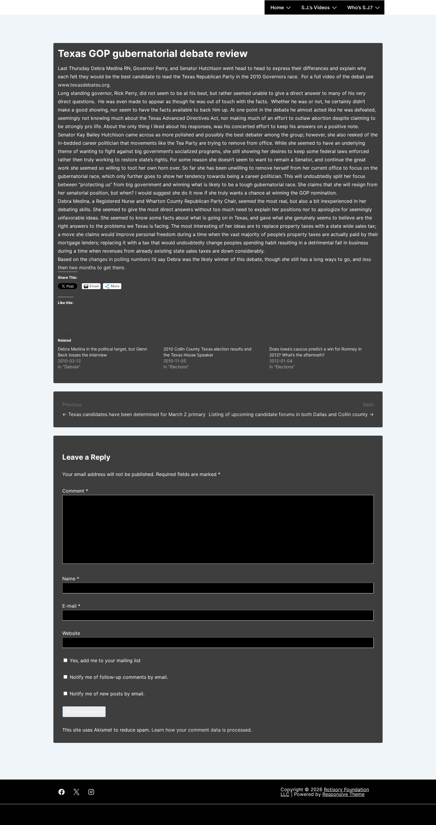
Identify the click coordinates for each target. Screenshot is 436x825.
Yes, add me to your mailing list (104, 660)
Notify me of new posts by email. (107, 694)
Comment (75, 491)
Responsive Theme (343, 794)
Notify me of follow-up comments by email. (119, 677)
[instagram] (91, 792)
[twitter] (76, 792)
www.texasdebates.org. (84, 85)
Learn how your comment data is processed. (202, 730)
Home (277, 7)
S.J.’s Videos (315, 7)
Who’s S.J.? (360, 7)
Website (71, 633)
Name (68, 579)
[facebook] (61, 792)
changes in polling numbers (119, 259)
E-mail (69, 606)
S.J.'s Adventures (78, 5)
